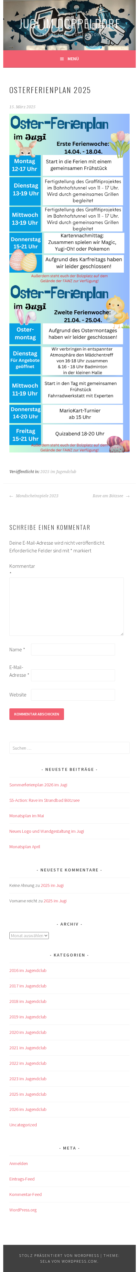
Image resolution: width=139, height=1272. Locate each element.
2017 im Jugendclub (28, 986)
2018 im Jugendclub (28, 1001)
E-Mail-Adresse (19, 671)
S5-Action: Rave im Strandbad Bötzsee (44, 800)
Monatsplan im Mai (26, 816)
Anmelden (18, 1163)
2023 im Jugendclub (28, 1079)
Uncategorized (23, 1125)
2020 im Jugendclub (28, 1032)
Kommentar (19, 570)
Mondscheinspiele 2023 (37, 496)
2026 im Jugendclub (28, 1109)
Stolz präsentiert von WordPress (59, 1255)
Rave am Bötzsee (108, 496)
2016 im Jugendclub (28, 970)
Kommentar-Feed (25, 1194)
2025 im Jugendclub (58, 472)
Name (17, 649)
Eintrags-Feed (22, 1179)
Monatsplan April (24, 847)
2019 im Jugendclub (28, 1017)
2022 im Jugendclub (28, 1063)
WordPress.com (79, 1261)
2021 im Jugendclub (28, 1048)
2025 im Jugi (52, 885)
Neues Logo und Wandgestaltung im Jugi (46, 831)
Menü (73, 59)
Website (18, 694)
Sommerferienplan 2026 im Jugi (38, 785)
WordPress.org (23, 1210)
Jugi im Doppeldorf (69, 23)
